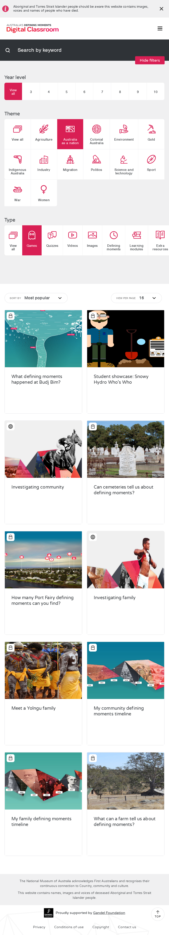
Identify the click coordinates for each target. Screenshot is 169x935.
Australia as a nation (70, 141)
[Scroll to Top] (158, 912)
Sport (151, 170)
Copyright (100, 927)
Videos (72, 246)
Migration (70, 170)
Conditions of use (69, 927)
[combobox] (37, 298)
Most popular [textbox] (37, 298)
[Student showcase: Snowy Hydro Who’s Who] (125, 338)
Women (44, 200)
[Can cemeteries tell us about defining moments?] (125, 449)
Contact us (127, 927)
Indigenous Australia (17, 172)
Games (32, 246)
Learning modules (136, 247)
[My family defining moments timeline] (43, 781)
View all (13, 92)
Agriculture (43, 139)
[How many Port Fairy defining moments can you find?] (43, 559)
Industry (43, 170)
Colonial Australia (96, 141)
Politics (96, 170)
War (17, 200)
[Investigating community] (43, 449)
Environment (124, 139)
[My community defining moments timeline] (125, 670)
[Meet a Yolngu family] (43, 670)
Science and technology (124, 172)
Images (92, 246)
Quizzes (52, 246)
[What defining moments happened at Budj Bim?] (43, 338)
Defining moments (114, 247)
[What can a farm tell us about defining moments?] (125, 781)
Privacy (39, 927)
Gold (151, 139)
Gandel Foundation (109, 913)
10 (156, 92)
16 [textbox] (141, 298)
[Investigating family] (125, 559)
